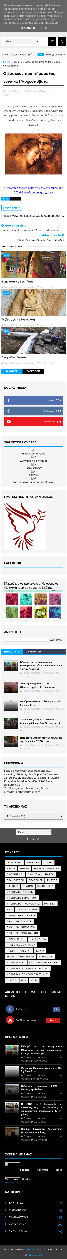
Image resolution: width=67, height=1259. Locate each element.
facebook (33, 371)
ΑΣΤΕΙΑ (48, 862)
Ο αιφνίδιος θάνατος (14, 357)
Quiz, (6, 94)
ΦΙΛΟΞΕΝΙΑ (46, 956)
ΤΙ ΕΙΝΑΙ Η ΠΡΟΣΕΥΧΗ (20, 956)
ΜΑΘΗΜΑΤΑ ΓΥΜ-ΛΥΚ (20, 892)
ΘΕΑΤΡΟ (28, 886)
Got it (44, 28)
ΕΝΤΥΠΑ (52, 880)
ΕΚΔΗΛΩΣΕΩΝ (15, 880)
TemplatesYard (35, 1249)
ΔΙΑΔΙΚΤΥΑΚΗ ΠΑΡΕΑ (41, 874)
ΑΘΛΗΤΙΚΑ (32, 862)
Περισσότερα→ (13, 1182)
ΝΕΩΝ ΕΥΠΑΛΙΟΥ (27, 909)
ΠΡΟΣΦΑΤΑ (12, 651)
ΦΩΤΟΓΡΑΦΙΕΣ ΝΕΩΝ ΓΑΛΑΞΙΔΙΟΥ (28, 968)
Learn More (28, 28)
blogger (12, 371)
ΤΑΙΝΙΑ (40, 950)
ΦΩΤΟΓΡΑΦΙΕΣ (16, 962)
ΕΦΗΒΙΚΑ (12, 886)
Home (7, 61)
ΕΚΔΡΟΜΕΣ (36, 880)
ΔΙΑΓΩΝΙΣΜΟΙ (15, 874)
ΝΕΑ (9, 909)
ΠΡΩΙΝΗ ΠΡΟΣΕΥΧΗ (19, 950)
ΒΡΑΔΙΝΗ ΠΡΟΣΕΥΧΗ (46, 868)
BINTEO (12, 980)
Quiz (16, 61)
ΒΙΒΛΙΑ (11, 868)
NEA (32, 54)
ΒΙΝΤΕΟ (24, 868)
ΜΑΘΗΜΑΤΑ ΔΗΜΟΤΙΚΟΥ (22, 897)
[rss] (33, 839)
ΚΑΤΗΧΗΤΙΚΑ (45, 886)
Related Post (12, 246)
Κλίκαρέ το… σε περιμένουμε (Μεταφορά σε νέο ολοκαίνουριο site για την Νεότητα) (41, 665)
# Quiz (15, 198)
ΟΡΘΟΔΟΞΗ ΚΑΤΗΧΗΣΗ (21, 915)
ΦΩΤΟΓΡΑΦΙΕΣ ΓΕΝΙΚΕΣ (44, 962)
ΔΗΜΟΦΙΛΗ (33, 651)
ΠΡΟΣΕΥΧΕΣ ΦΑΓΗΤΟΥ (21, 945)
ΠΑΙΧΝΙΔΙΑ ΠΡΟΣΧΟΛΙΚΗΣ (23, 933)
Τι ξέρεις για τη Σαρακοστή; (18, 319)
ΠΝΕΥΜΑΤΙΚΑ (38, 939)
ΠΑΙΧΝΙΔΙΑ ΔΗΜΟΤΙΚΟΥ (21, 927)
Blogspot (35, 1254)
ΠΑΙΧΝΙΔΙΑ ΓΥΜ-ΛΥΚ (19, 921)
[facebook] (27, 839)
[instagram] (38, 839)
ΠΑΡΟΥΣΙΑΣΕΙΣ (16, 939)
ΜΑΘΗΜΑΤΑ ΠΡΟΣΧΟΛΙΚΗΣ (23, 903)
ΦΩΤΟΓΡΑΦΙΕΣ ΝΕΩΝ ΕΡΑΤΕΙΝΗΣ (27, 974)
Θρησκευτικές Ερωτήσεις (17, 281)
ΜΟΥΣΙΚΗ (50, 903)
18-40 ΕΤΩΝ (14, 862)
